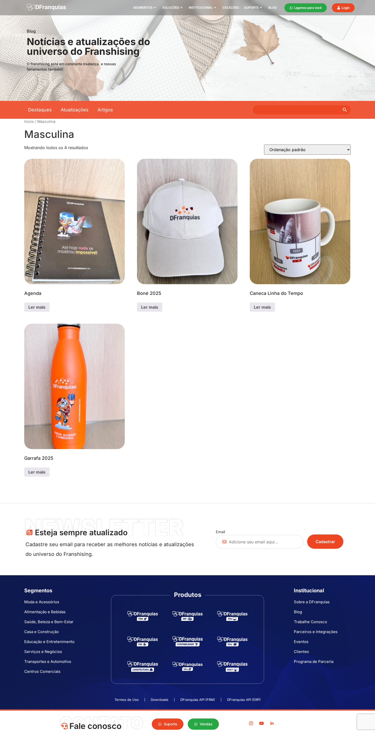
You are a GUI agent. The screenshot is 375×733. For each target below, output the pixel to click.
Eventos (301, 641)
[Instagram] (251, 723)
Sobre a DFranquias (312, 601)
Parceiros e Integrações (316, 631)
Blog (272, 7)
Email (220, 532)
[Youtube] (261, 723)
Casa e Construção (41, 631)
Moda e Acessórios (41, 601)
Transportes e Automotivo (47, 661)
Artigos (105, 109)
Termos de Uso (127, 700)
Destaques (40, 109)
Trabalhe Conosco (310, 621)
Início (29, 121)
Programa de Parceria (313, 661)
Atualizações (75, 109)
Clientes (301, 651)
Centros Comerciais (42, 671)
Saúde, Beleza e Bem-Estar (48, 621)
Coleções (230, 7)
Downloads (159, 700)
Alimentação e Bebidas (45, 611)
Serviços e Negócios (43, 651)
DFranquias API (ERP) (244, 700)
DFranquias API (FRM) (197, 700)
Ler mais (36, 307)
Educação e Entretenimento (49, 641)
